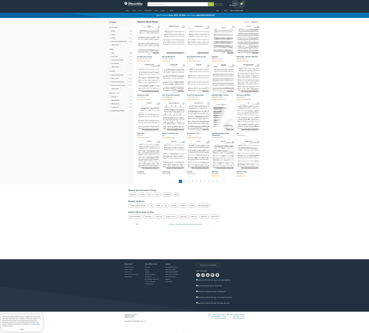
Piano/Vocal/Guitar (135, 216)
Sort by (247, 22)
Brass (156, 10)
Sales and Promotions (172, 274)
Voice (140, 10)
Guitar (134, 10)
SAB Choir (194, 216)
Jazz (165, 205)
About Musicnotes (151, 264)
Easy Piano (148, 216)
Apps (217, 10)
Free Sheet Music (170, 276)
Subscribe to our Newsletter (208, 265)
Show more (115, 45)
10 (216, 181)
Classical (173, 205)
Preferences (128, 272)
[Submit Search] (211, 4)
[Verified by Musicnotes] (117, 96)
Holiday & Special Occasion (138, 205)
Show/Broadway (203, 205)
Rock (158, 205)
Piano (127, 10)
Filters (112, 22)
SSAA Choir (214, 216)
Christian (192, 205)
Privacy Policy (149, 284)
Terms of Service (150, 281)
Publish (147, 272)
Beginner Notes (171, 216)
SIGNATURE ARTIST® (171, 272)
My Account (233, 5)
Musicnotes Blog (170, 269)
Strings (163, 10)
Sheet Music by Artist (171, 267)
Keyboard (133, 194)
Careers (147, 267)
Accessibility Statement (152, 279)
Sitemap (167, 279)
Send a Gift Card (219, 5)
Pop (151, 205)
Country (182, 205)
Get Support (128, 276)
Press (146, 269)
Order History (128, 269)
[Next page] (221, 181)
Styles (172, 10)
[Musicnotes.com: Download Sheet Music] (133, 4)
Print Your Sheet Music (131, 274)
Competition (169, 281)
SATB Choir (183, 216)
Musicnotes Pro (219, 3)
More (226, 11)
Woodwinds (148, 10)
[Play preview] (159, 27)
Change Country (128, 317)
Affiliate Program (150, 274)
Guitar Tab (159, 216)
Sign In (236, 3)
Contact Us (148, 276)
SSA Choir (204, 216)
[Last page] (225, 181)
